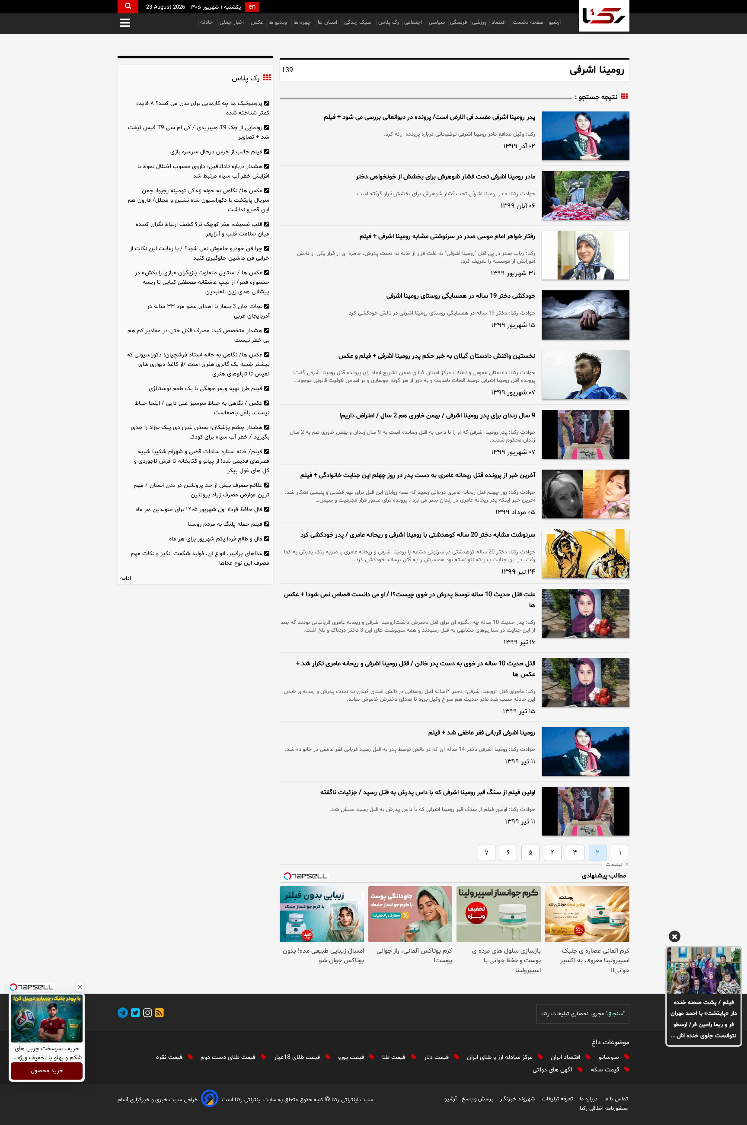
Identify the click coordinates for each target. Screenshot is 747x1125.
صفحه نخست (528, 22)
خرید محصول (47, 1071)
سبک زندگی (358, 22)
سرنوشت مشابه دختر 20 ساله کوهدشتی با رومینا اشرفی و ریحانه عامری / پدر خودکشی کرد (417, 535)
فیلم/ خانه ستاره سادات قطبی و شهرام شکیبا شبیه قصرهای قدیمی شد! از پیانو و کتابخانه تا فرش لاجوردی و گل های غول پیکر (201, 461)
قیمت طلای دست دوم (229, 1057)
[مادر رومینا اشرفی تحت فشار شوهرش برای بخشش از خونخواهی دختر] (585, 195)
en (252, 7)
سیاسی (437, 22)
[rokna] (604, 16)
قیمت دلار (437, 1057)
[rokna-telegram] (123, 1014)
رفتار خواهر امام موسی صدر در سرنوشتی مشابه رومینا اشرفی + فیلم (447, 236)
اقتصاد (500, 22)
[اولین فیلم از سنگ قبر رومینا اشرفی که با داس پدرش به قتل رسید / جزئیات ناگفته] (585, 811)
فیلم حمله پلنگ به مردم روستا (225, 524)
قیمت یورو (352, 1057)
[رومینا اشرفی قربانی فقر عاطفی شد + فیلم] (585, 751)
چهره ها (303, 22)
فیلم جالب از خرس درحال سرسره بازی (216, 152)
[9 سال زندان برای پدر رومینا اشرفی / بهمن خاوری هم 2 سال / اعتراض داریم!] (585, 434)
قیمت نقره (170, 1057)
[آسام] (209, 1100)
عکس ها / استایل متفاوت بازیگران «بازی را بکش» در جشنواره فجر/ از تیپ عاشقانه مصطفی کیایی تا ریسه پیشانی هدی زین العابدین (202, 282)
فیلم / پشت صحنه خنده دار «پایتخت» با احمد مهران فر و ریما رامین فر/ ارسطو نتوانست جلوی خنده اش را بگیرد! (703, 1020)
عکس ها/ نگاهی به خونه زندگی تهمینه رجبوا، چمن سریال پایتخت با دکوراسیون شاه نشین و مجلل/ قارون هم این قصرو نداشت (198, 200)
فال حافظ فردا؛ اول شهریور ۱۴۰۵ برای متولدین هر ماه (198, 509)
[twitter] (134, 1014)
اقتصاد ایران (566, 1057)
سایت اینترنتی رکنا (351, 1100)
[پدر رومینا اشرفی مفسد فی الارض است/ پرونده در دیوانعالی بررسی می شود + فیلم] (585, 135)
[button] (125, 23)
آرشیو (555, 22)
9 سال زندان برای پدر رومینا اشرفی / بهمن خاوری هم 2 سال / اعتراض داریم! (437, 415)
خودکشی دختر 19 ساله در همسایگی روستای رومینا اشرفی (460, 296)
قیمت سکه (606, 1070)
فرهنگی (458, 22)
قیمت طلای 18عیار (298, 1057)
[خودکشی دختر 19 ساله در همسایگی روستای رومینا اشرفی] (585, 314)
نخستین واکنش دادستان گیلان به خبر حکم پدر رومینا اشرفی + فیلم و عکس (436, 356)
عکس (257, 22)
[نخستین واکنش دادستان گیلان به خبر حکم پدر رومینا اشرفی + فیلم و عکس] (585, 374)
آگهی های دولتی (553, 1070)
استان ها (328, 22)
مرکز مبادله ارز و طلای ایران (500, 1057)
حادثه (207, 22)
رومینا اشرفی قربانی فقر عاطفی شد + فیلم (481, 732)
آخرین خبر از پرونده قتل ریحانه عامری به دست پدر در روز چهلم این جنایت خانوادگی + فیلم (417, 475)
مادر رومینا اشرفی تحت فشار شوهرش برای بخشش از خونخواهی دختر (445, 176)
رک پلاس (388, 22)
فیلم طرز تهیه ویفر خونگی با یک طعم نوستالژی (205, 389)
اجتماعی (414, 22)
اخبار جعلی (233, 22)
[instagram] (146, 1014)
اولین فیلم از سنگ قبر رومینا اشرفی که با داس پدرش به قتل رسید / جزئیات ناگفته (427, 792)
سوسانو (610, 1057)
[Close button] (80, 987)
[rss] (158, 1014)
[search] (128, 6)
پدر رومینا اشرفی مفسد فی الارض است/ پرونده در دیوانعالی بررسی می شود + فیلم (429, 117)
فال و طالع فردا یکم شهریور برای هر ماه (215, 539)
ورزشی (479, 22)
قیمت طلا (394, 1057)
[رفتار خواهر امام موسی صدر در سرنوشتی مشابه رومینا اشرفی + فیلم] (585, 255)
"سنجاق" (615, 1014)
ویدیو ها (278, 22)
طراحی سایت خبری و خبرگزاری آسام (158, 1100)
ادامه (125, 578)
